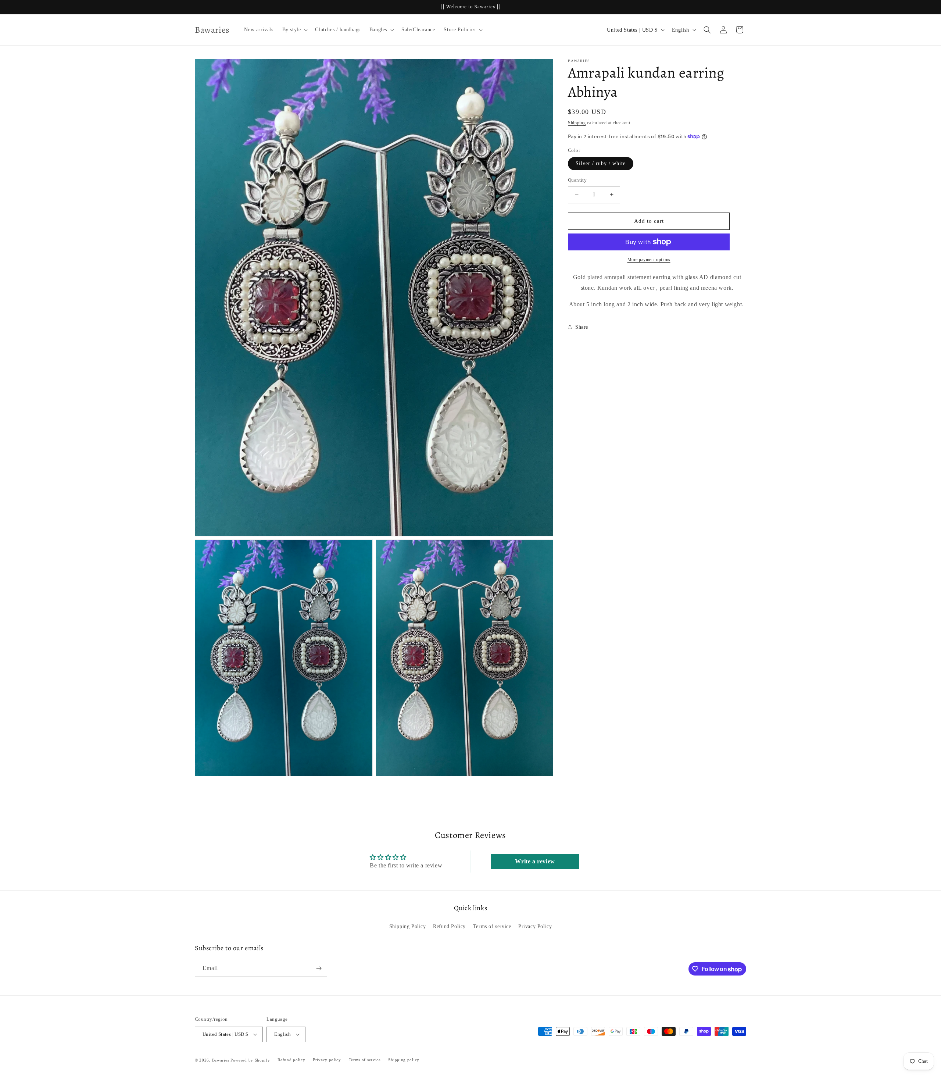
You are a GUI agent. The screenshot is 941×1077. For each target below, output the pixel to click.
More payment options (648, 259)
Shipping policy (403, 1060)
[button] (294, 30)
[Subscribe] (319, 968)
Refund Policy (449, 926)
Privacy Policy (535, 926)
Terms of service (492, 926)
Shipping (577, 122)
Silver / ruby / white (601, 163)
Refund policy (291, 1060)
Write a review (535, 861)
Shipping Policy (407, 926)
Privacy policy (327, 1060)
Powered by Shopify (250, 1060)
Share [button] (581, 326)
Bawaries (220, 1060)
